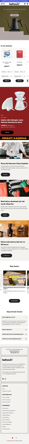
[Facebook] (3, 378)
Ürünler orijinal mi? (7, 329)
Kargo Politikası (6, 419)
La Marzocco (6, 255)
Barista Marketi (6, 402)
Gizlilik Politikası (6, 415)
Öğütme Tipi (5, 76)
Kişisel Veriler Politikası (7, 413)
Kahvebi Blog (14, 300)
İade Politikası (5, 417)
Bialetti (5, 215)
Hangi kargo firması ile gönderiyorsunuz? (13, 334)
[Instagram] (5, 378)
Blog (3, 389)
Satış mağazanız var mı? (8, 317)
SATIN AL (7, 132)
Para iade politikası (7, 422)
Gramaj (4, 71)
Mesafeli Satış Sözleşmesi (8, 410)
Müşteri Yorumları (6, 391)
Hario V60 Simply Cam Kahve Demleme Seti (12, 121)
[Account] (25, 4)
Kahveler (5, 174)
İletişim (4, 426)
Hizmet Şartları (6, 429)
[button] (4, 4)
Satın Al (7, 80)
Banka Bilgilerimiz (6, 424)
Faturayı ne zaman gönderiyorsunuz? (11, 338)
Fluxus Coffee (5, 397)
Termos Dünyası (6, 399)
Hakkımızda (5, 408)
